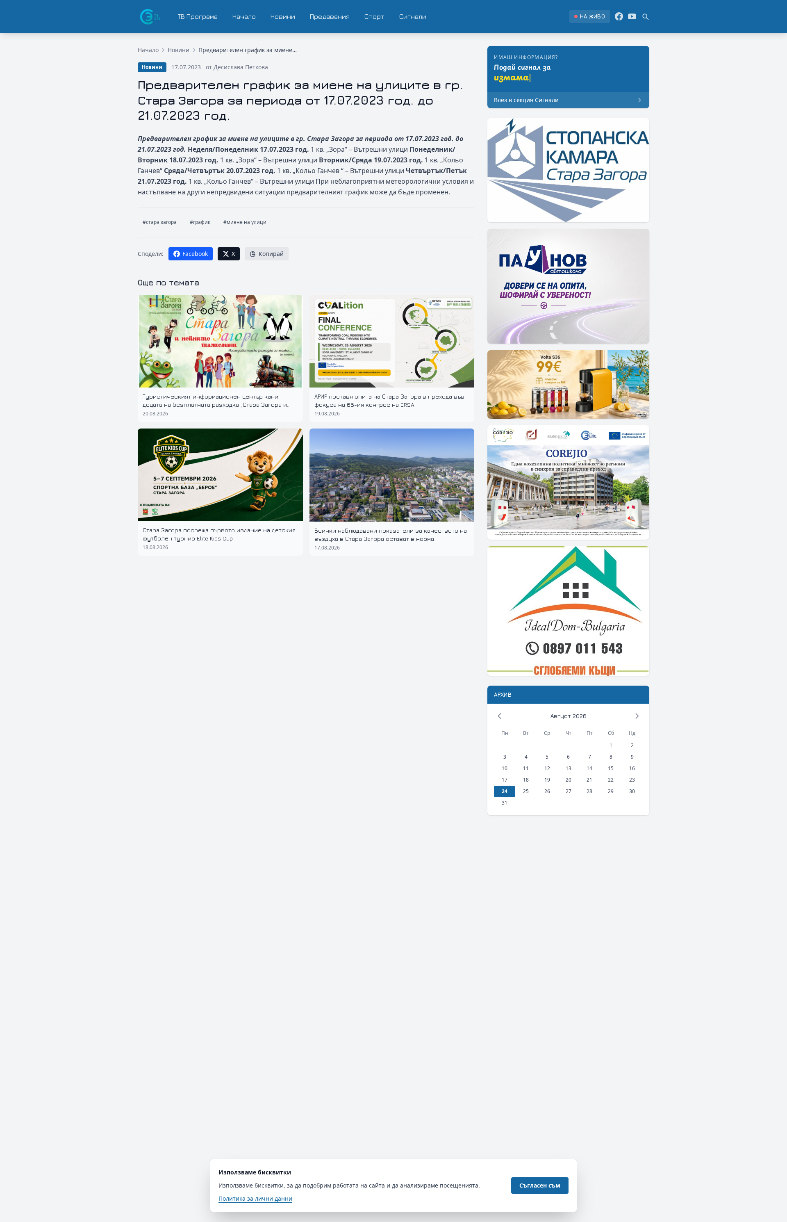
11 (526, 768)
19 (547, 779)
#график (200, 222)
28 (589, 791)
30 (632, 791)
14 (589, 768)
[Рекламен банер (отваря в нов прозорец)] (568, 170)
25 (526, 791)
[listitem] (589, 16)
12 (547, 768)
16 (632, 768)
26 (547, 791)
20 (568, 779)
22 (611, 779)
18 (526, 779)
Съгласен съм (539, 1185)
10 (504, 768)
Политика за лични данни (255, 1198)
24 (504, 791)
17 (504, 779)
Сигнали (412, 16)
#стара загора (160, 222)
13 (568, 768)
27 (568, 791)
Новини (283, 16)
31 (504, 802)
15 (611, 768)
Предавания (330, 16)
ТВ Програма (198, 16)
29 (611, 791)
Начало (244, 16)
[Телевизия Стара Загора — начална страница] (149, 16)
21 (589, 779)
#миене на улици (244, 222)
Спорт (374, 16)
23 (632, 779)
